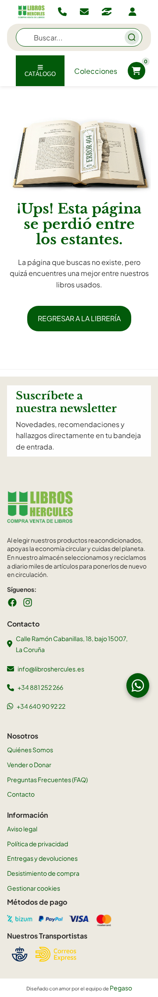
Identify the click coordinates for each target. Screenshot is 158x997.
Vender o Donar (29, 765)
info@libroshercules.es (51, 669)
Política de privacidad (37, 844)
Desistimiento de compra (43, 873)
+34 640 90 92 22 (41, 706)
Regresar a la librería (79, 318)
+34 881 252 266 (40, 687)
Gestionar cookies (33, 888)
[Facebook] (12, 602)
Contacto (21, 794)
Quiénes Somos (30, 750)
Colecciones (95, 71)
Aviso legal (22, 829)
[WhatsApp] (137, 685)
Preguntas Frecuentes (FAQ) (47, 779)
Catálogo (40, 74)
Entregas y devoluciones (42, 858)
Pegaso (121, 988)
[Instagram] (27, 602)
